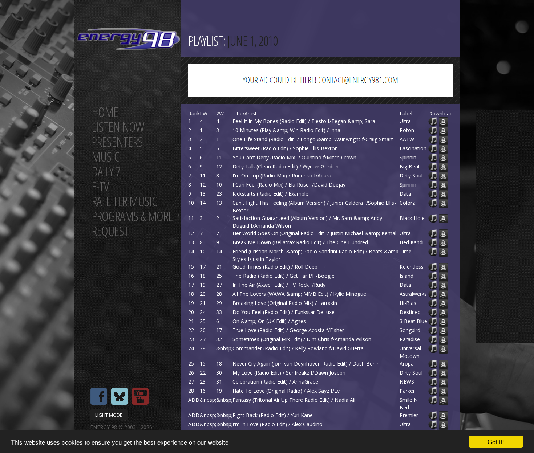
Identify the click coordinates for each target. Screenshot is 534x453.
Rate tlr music (124, 201)
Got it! (496, 441)
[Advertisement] (505, 226)
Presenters (117, 141)
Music (105, 156)
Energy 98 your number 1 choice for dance (128, 39)
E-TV (100, 186)
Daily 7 (106, 171)
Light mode (108, 415)
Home (105, 112)
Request (110, 231)
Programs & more (132, 216)
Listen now (118, 126)
